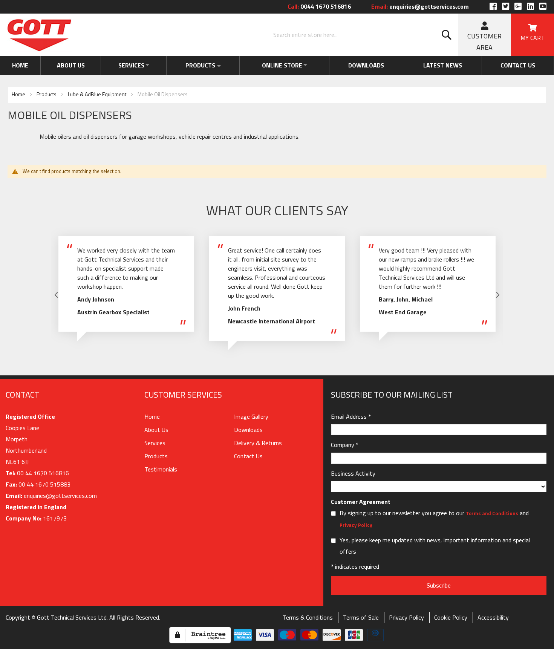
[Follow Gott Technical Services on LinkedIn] (530, 6)
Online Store (286, 65)
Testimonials (160, 469)
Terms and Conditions (492, 513)
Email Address (351, 416)
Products (201, 65)
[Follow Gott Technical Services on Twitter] (505, 6)
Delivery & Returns (258, 442)
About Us (68, 65)
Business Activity (353, 473)
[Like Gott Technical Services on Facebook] (493, 6)
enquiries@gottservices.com (420, 6)
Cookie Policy (450, 617)
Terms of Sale (361, 617)
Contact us (519, 65)
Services (128, 65)
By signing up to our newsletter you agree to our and (434, 518)
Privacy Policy (356, 525)
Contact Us (248, 456)
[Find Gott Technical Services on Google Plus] (518, 6)
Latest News (446, 65)
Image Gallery (251, 416)
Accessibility (493, 617)
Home (19, 65)
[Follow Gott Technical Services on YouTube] (541, 6)
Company (344, 444)
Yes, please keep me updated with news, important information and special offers (435, 546)
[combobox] (363, 35)
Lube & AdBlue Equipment (97, 94)
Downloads (372, 65)
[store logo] (40, 35)
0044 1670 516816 (319, 6)
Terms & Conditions (308, 617)
